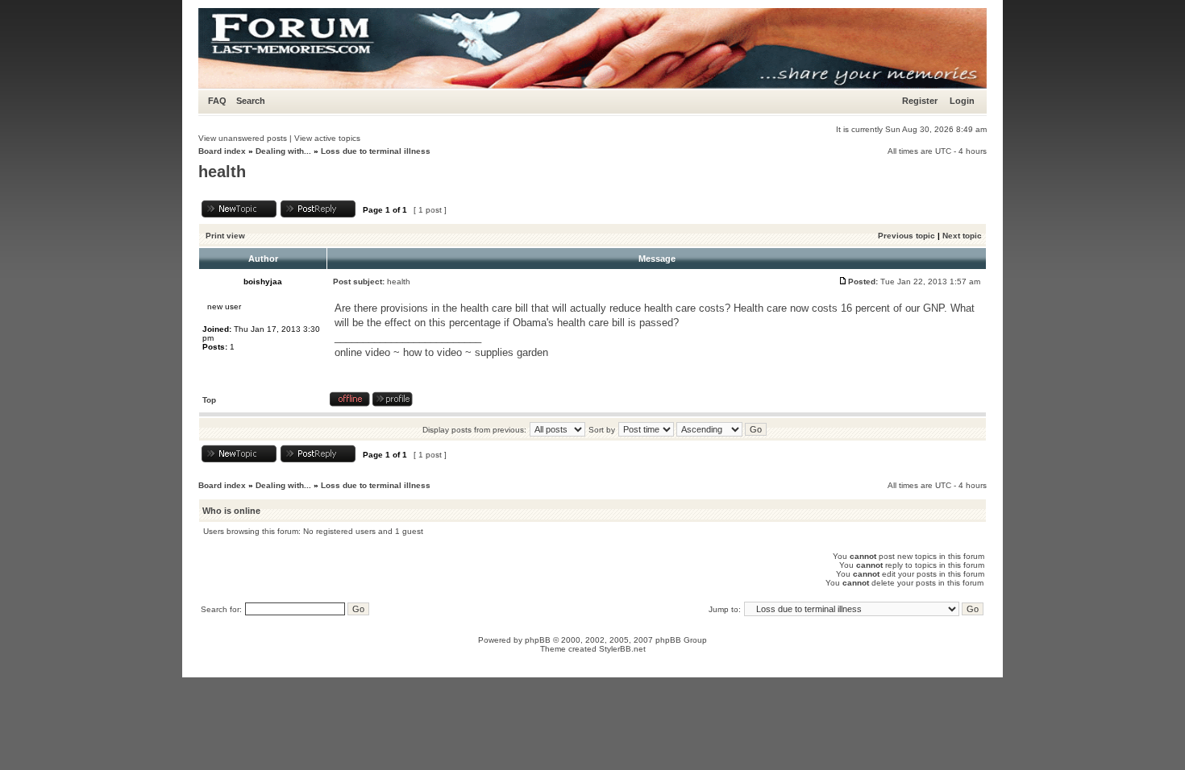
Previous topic (906, 235)
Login (962, 101)
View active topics (327, 138)
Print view (225, 235)
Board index (222, 151)
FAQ (217, 101)
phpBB (538, 639)
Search (250, 101)
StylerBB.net (622, 648)
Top (209, 399)
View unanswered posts (242, 138)
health (222, 171)
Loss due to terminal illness (375, 151)
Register (920, 101)
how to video (432, 352)
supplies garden (511, 352)
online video (362, 352)
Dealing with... (283, 151)
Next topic (962, 235)
